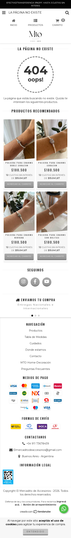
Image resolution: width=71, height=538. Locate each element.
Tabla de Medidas (36, 337)
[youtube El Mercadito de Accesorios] (46, 282)
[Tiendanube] (36, 512)
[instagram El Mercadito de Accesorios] (23, 282)
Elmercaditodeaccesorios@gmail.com (37, 450)
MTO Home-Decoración (35, 362)
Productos (35, 330)
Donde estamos (35, 349)
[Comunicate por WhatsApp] (63, 508)
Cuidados (35, 343)
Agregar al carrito (19, 184)
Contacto (36, 356)
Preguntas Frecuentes (35, 369)
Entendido (35, 531)
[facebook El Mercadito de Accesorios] (35, 282)
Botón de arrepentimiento (39, 504)
